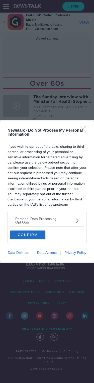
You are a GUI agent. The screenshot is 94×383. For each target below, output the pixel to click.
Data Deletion (18, 253)
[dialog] (47, 191)
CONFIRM (28, 235)
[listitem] (47, 220)
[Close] (84, 130)
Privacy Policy (75, 253)
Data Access (47, 253)
